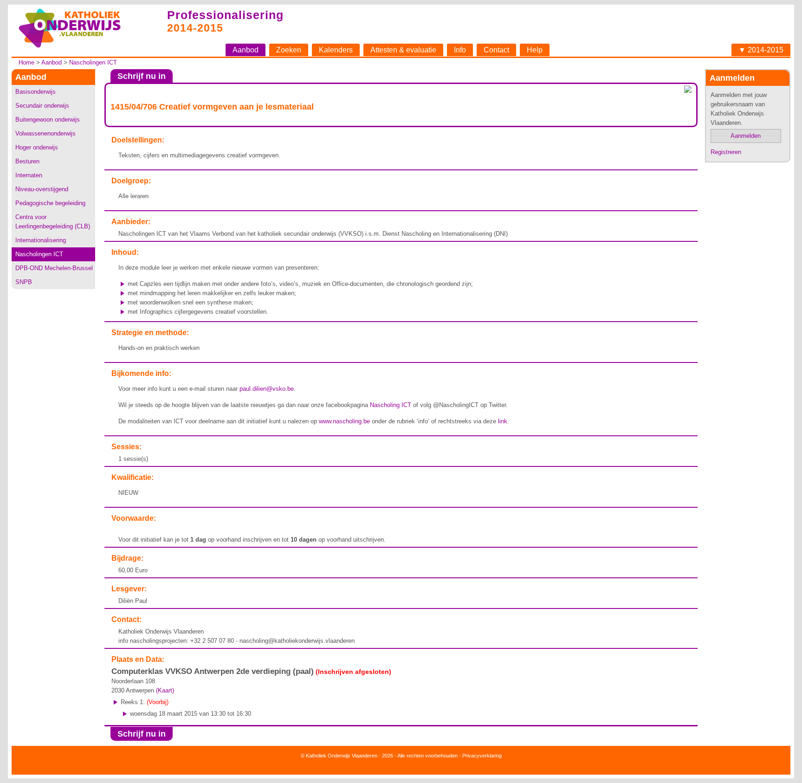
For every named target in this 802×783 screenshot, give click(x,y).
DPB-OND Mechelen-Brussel (54, 268)
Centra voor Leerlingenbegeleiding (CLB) (52, 222)
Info (460, 50)
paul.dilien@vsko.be (266, 388)
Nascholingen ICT (93, 62)
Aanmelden (746, 135)
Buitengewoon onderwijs (47, 119)
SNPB (23, 281)
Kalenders (336, 50)
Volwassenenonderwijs (45, 133)
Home (26, 62)
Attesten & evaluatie (403, 50)
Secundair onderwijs (42, 105)
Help (535, 50)
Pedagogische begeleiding (50, 203)
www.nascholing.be (344, 421)
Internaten (28, 175)
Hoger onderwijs (36, 147)
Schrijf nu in (141, 76)
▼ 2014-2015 (760, 50)
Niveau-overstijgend (41, 189)
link (502, 421)
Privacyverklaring (482, 755)
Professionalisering (225, 14)
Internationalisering (40, 240)
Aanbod (246, 50)
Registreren (726, 152)
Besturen (27, 161)
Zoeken (288, 50)
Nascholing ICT (390, 404)
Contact (496, 50)
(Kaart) (165, 690)
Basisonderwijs (35, 91)
